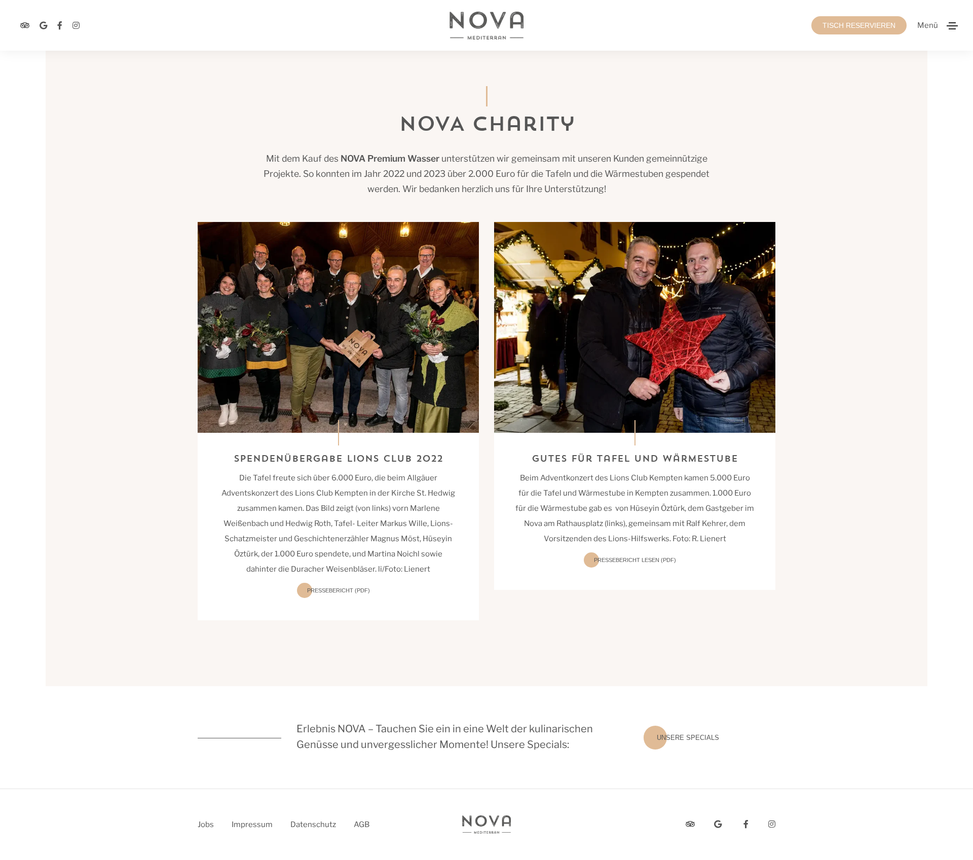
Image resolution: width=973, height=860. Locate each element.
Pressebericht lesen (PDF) (635, 560)
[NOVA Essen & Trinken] (486, 26)
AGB (361, 824)
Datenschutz (313, 824)
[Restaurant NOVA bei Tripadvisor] (24, 25)
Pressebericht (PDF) (338, 590)
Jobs (206, 824)
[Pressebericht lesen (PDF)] (634, 326)
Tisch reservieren (858, 25)
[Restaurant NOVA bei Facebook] (59, 25)
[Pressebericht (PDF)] (338, 326)
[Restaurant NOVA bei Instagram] (76, 25)
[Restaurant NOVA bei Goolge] (43, 25)
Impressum (252, 824)
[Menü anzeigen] (952, 25)
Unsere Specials (688, 737)
